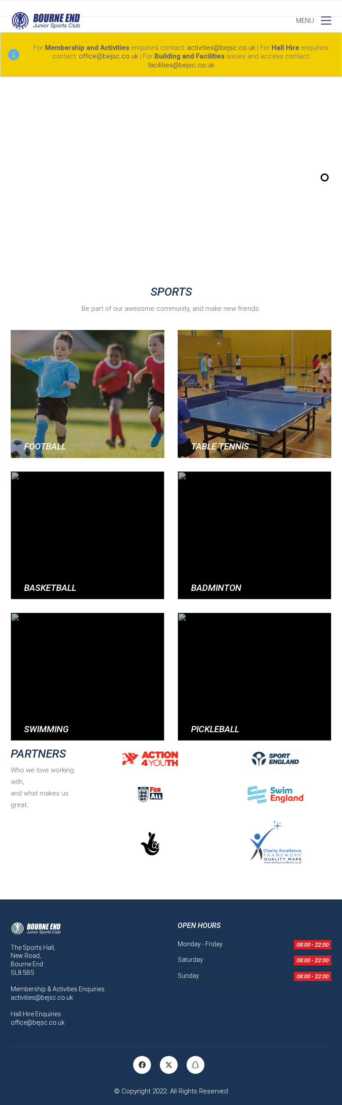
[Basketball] (87, 535)
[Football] (87, 394)
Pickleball (215, 729)
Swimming (46, 729)
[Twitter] (169, 1065)
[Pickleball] (254, 677)
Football (45, 446)
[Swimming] (87, 677)
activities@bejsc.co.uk (221, 48)
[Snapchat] (195, 1065)
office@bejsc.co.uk (108, 56)
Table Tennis (220, 446)
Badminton (216, 588)
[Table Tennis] (254, 394)
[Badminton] (254, 535)
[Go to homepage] (46, 20)
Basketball (50, 588)
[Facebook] (142, 1065)
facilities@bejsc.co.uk (181, 65)
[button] (313, 20)
